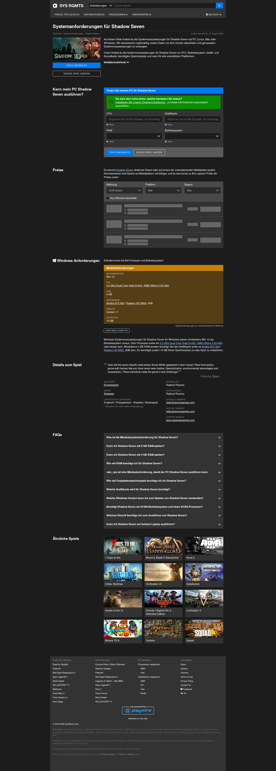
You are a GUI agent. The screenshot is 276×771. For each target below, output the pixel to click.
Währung (111, 184)
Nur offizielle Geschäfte (123, 198)
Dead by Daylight (60, 664)
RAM (109, 130)
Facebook (187, 689)
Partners (184, 672)
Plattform (150, 184)
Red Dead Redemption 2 (64, 672)
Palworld (57, 668)
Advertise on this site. (138, 718)
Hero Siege (58, 701)
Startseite (68, 5)
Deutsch (213, 14)
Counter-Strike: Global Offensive (110, 664)
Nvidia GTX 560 (115, 303)
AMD (143, 668)
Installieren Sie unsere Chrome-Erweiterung (140, 102)
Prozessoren (117, 14)
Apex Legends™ (60, 676)
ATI (142, 684)
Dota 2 (98, 689)
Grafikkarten (140, 14)
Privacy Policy (187, 680)
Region (188, 184)
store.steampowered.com (180, 420)
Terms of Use (187, 676)
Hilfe (111, 124)
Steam (215, 376)
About (183, 664)
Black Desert (58, 680)
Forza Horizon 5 (60, 697)
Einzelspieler (111, 385)
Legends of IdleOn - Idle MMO (109, 680)
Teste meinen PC (76, 65)
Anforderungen (94, 14)
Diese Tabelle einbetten (117, 330)
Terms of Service (126, 754)
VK (184, 693)
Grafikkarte (171, 113)
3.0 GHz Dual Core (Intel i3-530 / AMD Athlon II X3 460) (137, 285)
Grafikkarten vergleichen (149, 676)
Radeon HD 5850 (136, 303)
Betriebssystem (173, 130)
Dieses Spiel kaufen (77, 73)
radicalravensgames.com (180, 402)
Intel (143, 672)
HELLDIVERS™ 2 (61, 684)
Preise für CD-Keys (67, 14)
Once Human (101, 693)
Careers (184, 668)
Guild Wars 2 (58, 693)
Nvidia (143, 693)
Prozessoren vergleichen (149, 664)
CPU (109, 113)
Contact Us (186, 684)
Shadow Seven (124, 170)
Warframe (57, 689)
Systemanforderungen (73, 33)
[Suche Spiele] (219, 5)
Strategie (109, 393)
